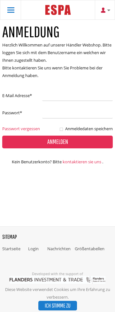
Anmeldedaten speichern (89, 128)
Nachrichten (59, 249)
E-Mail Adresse (17, 95)
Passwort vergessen (21, 128)
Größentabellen (89, 249)
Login (33, 249)
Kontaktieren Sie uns (82, 162)
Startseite (11, 249)
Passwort (12, 113)
